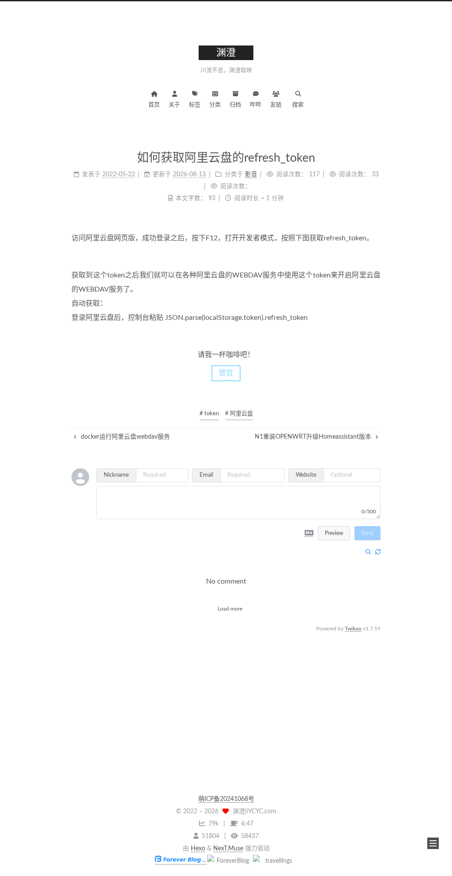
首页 (154, 105)
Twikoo (353, 628)
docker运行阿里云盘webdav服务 (124, 437)
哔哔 (255, 105)
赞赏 (226, 373)
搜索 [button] (298, 105)
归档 (235, 105)
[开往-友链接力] (275, 861)
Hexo (198, 849)
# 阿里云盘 (239, 414)
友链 (276, 105)
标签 (194, 105)
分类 (215, 105)
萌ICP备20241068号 (226, 799)
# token (209, 414)
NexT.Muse (228, 849)
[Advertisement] (226, 696)
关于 (174, 105)
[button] (433, 843)
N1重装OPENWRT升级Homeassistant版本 (314, 437)
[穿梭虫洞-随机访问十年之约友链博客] (229, 861)
